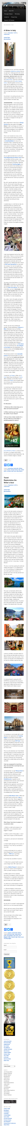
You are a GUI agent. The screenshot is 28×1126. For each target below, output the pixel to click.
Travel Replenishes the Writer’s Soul (12, 157)
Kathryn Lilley (7, 1054)
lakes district (19, 471)
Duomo (21, 377)
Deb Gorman (6, 1051)
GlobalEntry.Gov (8, 779)
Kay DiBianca (7, 1047)
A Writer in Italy (10, 30)
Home (5, 10)
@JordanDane (7, 39)
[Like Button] (6, 460)
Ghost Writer (6, 1124)
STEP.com (11, 853)
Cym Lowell (6, 1116)
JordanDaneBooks (9, 141)
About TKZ (11, 10)
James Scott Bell (7, 1041)
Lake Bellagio (10, 935)
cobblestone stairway (15, 71)
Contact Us (6, 17)
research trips (14, 937)
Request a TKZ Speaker (9, 20)
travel (22, 937)
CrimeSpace (6, 1112)
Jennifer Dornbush (8, 1049)
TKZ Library (17, 14)
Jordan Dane (6, 34)
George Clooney (14, 469)
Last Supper (12, 375)
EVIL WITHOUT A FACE (9, 450)
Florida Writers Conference (10, 1123)
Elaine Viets (6, 1060)
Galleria (11, 380)
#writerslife (15, 468)
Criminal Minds (7, 1115)
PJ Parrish (6, 1057)
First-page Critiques (8, 14)
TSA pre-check (19, 771)
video (19, 797)
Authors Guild (7, 1108)
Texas (19, 937)
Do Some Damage (8, 1118)
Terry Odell (6, 1055)
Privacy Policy (14, 17)
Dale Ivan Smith (7, 1059)
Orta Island (20, 344)
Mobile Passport (12, 867)
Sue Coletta (6, 1046)
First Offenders (7, 1121)
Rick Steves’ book (13, 795)
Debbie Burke (7, 1044)
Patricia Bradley (7, 1042)
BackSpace (6, 1110)
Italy (19, 469)
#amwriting (10, 468)
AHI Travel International (10, 264)
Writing (20, 468)
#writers (10, 932)
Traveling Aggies (16, 164)
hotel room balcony (12, 287)
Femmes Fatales (7, 1120)
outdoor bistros (9, 79)
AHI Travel (17, 741)
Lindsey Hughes (7, 1052)
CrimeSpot (6, 1113)
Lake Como (13, 471)
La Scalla (9, 471)
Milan (9, 937)
